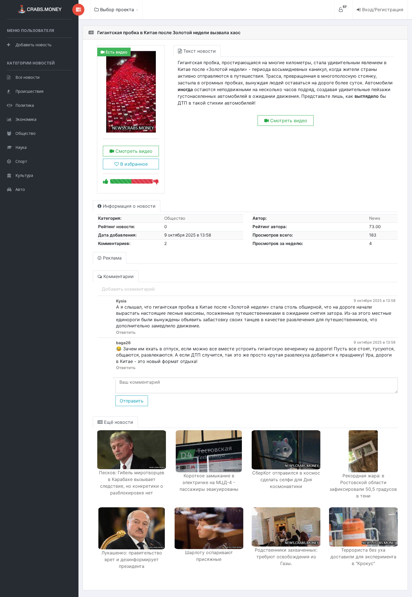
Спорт (21, 161)
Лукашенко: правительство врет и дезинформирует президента (131, 559)
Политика (24, 105)
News (374, 218)
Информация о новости (128, 206)
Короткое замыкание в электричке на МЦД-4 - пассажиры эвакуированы (209, 482)
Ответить (125, 332)
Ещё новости (118, 422)
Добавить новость (33, 44)
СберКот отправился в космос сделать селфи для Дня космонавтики (286, 479)
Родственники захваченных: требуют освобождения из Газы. (286, 556)
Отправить (131, 401)
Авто (20, 189)
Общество (25, 133)
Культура (24, 175)
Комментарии (118, 276)
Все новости (27, 77)
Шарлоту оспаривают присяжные (209, 556)
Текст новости (199, 51)
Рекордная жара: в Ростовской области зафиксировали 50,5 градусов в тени (363, 486)
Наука (21, 147)
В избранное (133, 164)
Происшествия (29, 91)
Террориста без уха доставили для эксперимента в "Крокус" (363, 556)
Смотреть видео (133, 151)
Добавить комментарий (128, 289)
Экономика (25, 119)
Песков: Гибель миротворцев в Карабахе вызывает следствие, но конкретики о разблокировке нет (131, 483)
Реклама (111, 258)
